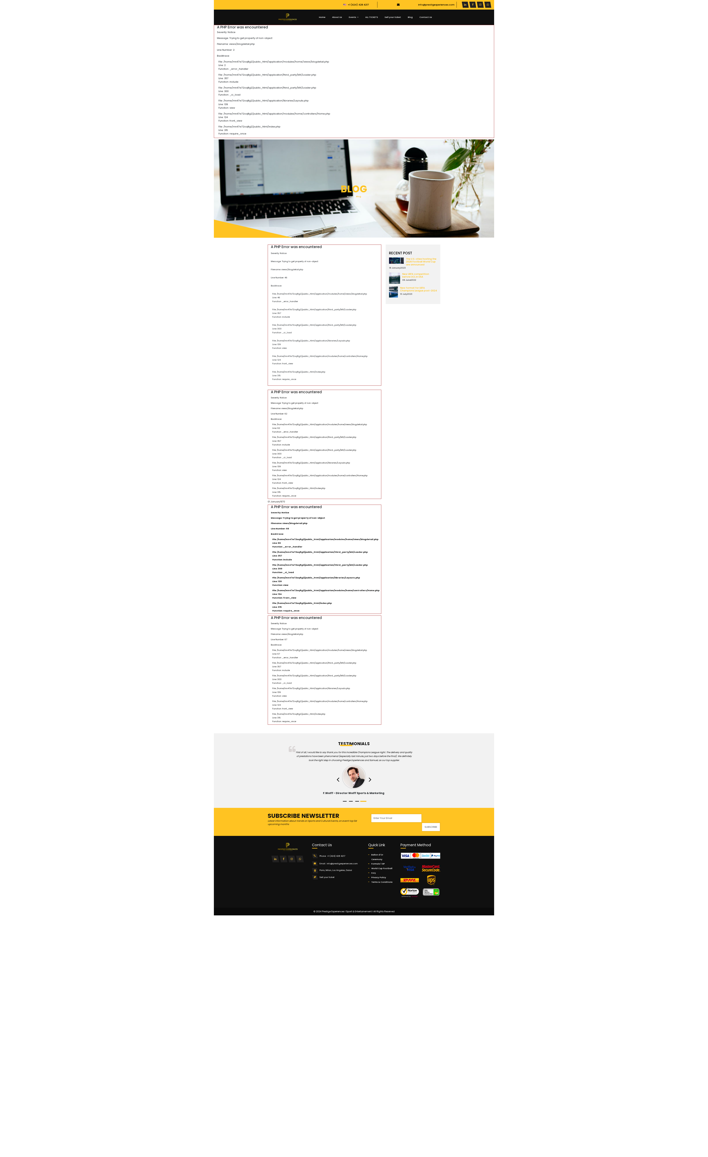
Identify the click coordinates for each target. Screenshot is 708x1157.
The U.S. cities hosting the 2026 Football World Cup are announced (421, 261)
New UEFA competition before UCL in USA (415, 275)
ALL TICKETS (371, 17)
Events (352, 17)
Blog (410, 17)
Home (322, 17)
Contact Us (425, 17)
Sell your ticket (393, 17)
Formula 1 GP (378, 863)
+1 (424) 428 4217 (358, 4)
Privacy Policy (378, 877)
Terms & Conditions (382, 882)
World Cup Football (381, 868)
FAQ (373, 872)
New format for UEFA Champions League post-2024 (418, 289)
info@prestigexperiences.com (436, 4)
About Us (337, 17)
